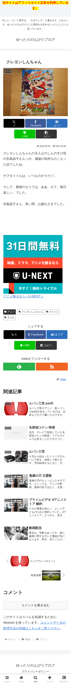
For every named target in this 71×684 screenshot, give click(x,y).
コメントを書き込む (35, 605)
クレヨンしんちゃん (32, 311)
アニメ (11, 311)
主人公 (10, 317)
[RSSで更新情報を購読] (52, 366)
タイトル (54, 311)
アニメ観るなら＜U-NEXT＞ (23, 296)
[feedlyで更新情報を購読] (19, 366)
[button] (46, 134)
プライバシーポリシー (35, 671)
